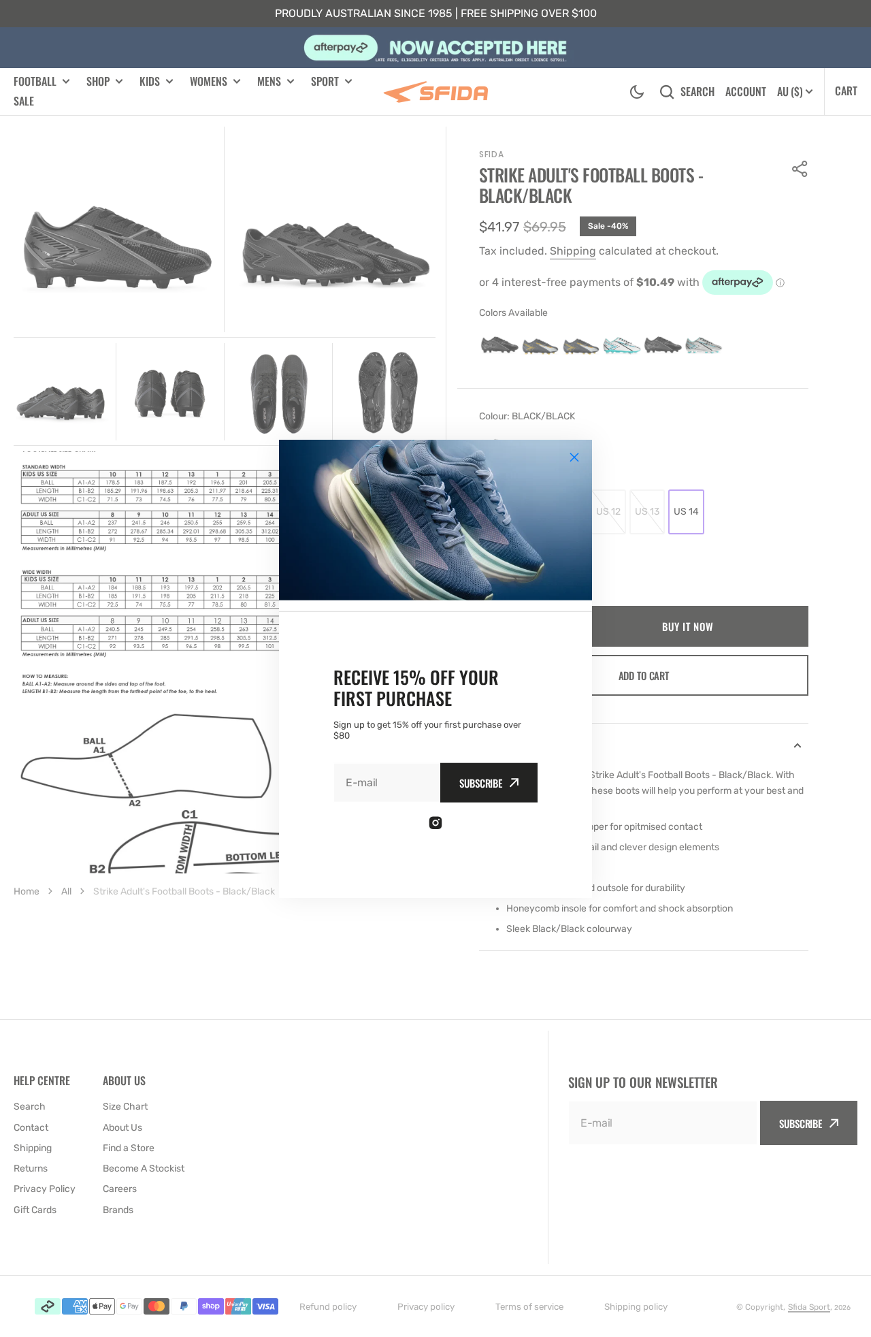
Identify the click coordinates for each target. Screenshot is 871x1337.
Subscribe (480, 782)
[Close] (574, 457)
